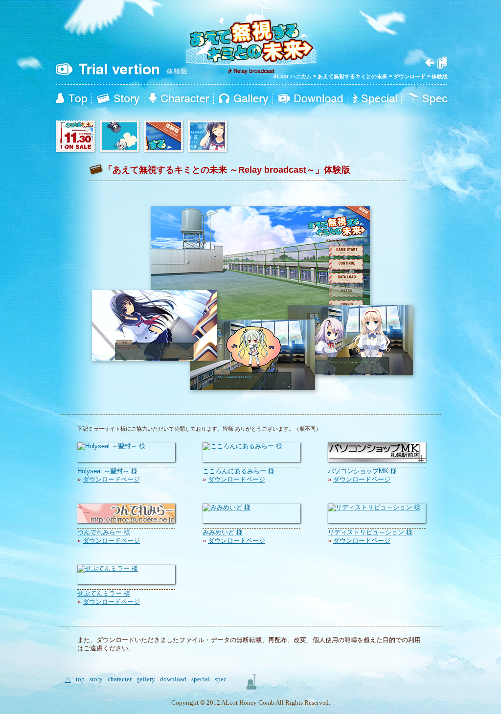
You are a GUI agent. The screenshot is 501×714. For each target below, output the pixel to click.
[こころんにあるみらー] (242, 446)
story (118, 99)
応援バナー (76, 136)
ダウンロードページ (111, 479)
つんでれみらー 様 (103, 532)
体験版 (164, 136)
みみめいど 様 (223, 532)
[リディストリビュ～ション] (374, 507)
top (71, 99)
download (310, 99)
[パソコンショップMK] (377, 459)
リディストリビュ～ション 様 (370, 532)
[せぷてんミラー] (107, 568)
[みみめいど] (226, 507)
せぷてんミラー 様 (103, 593)
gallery (243, 99)
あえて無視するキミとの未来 (352, 76)
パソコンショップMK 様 (362, 471)
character (179, 99)
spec (427, 99)
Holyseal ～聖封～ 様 (107, 471)
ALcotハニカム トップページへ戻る (436, 62)
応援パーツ (120, 136)
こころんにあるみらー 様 (238, 471)
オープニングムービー (208, 136)
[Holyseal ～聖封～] (111, 446)
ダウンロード (409, 76)
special (375, 99)
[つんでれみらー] (126, 521)
